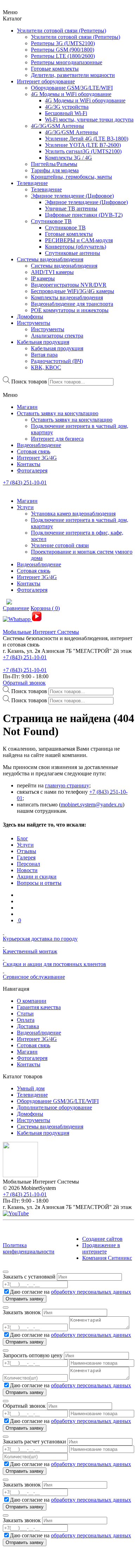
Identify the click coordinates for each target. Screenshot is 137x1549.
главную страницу (67, 785)
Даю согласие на (70, 1292)
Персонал (28, 864)
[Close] (5, 1272)
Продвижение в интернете (101, 1248)
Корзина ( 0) (45, 608)
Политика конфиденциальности (28, 1248)
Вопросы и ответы (39, 883)
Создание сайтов (102, 1239)
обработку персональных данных (91, 1292)
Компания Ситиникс (107, 1258)
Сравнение (16, 608)
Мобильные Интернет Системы (41, 632)
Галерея (26, 857)
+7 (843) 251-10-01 (25, 482)
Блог (22, 838)
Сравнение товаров (83, 602)
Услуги (25, 845)
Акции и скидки (37, 877)
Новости (27, 870)
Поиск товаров (29, 382)
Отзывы (26, 851)
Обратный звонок (24, 683)
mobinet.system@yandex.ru (92, 805)
